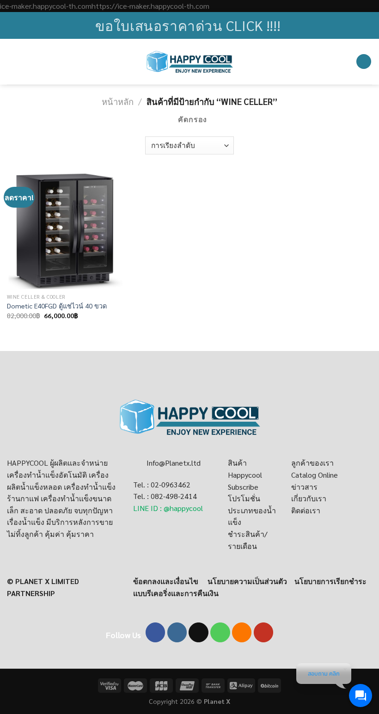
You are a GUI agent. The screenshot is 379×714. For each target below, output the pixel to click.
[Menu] (12, 61)
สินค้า (237, 463)
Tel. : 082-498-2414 (165, 496)
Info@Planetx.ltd (174, 463)
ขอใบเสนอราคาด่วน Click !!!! (188, 25)
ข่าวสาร (304, 487)
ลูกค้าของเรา (312, 463)
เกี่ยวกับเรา (308, 498)
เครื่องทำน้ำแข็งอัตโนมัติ (47, 475)
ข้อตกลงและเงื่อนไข (165, 581)
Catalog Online (314, 475)
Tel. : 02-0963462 (161, 484)
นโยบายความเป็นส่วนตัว (247, 581)
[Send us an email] (198, 632)
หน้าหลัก (118, 101)
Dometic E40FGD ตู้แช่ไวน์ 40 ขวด (57, 306)
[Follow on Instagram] (177, 632)
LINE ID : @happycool (168, 508)
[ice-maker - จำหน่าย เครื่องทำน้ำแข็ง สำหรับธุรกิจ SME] (190, 61)
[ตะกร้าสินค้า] (363, 61)
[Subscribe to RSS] (242, 632)
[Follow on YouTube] (264, 632)
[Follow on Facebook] (155, 632)
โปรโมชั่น (244, 498)
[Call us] (220, 632)
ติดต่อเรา (305, 510)
